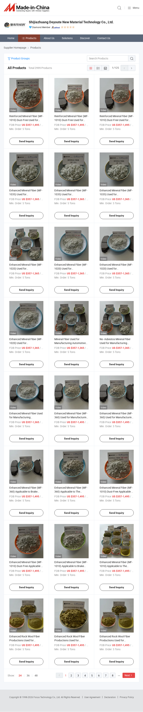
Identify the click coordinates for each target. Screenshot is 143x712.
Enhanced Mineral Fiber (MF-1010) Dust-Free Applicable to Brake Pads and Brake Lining (117, 491)
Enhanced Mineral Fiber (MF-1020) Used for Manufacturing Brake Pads (70, 268)
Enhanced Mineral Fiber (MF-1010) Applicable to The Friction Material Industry (116, 566)
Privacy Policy (127, 697)
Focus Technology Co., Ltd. (47, 697)
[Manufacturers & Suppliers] (27, 7)
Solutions (67, 38)
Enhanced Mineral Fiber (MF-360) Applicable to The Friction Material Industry (70, 491)
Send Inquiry (26, 141)
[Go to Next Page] (131, 68)
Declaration (110, 697)
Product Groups (20, 58)
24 (20, 675)
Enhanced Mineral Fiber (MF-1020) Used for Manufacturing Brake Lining (25, 268)
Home (10, 38)
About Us (49, 38)
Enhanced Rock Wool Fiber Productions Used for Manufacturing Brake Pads (69, 640)
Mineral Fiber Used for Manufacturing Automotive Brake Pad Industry (70, 343)
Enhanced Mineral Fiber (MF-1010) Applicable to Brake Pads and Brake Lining (70, 566)
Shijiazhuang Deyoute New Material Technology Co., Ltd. (71, 22)
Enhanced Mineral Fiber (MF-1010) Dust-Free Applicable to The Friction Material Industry (26, 566)
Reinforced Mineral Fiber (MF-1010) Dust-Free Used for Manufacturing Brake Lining (71, 120)
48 (36, 675)
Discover (85, 38)
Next (127, 675)
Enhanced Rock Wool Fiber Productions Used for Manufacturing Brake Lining (25, 640)
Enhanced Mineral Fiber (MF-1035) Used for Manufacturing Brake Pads (70, 194)
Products (31, 38)
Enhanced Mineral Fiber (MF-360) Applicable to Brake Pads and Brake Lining (25, 491)
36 (28, 675)
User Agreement (92, 697)
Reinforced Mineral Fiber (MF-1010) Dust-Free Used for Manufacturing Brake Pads (26, 120)
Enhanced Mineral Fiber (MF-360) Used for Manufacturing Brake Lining (71, 417)
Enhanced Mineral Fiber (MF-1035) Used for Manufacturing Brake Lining (25, 194)
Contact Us (103, 38)
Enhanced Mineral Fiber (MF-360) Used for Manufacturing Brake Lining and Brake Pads (116, 417)
